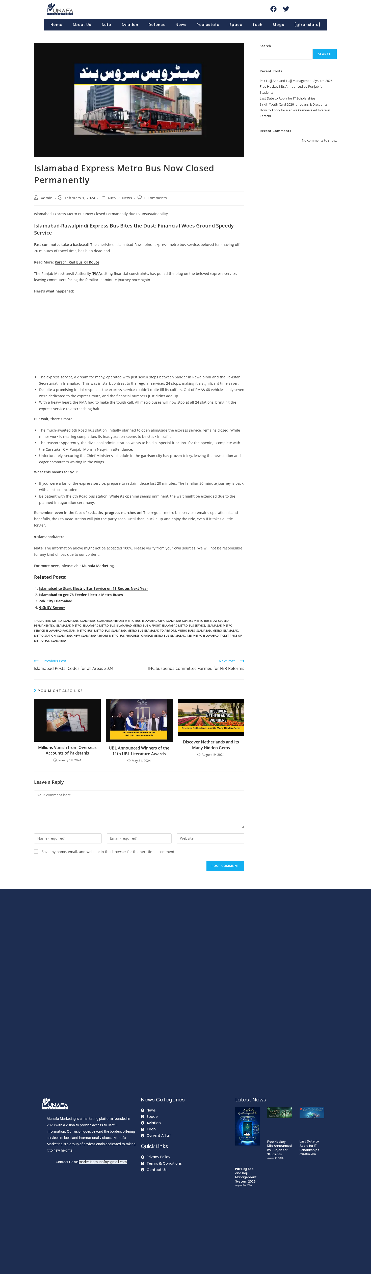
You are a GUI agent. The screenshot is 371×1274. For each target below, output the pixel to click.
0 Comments (155, 197)
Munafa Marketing (98, 565)
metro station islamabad (53, 635)
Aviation (129, 24)
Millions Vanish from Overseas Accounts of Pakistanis (67, 750)
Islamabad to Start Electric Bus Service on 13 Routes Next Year (93, 588)
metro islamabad (225, 630)
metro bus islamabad (110, 630)
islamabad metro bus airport (138, 625)
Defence (157, 24)
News (181, 24)
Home (56, 24)
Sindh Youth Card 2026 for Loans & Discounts (293, 104)
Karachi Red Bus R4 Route (77, 262)
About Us (81, 24)
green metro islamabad (60, 621)
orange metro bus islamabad (163, 635)
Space (235, 24)
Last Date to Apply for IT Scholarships (287, 98)
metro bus (85, 630)
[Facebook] (273, 9)
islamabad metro (69, 625)
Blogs (278, 24)
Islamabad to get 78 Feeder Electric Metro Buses (81, 594)
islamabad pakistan (60, 630)
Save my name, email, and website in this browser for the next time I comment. (108, 851)
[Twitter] (286, 9)
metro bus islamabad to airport (151, 630)
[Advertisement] (139, 335)
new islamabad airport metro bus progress (106, 635)
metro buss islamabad (194, 630)
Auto (106, 24)
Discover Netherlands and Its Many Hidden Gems (211, 744)
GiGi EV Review (52, 607)
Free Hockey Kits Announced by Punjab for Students (279, 1147)
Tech (257, 24)
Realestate (208, 24)
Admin (47, 197)
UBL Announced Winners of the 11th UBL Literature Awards (139, 750)
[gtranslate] (307, 24)
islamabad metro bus (99, 625)
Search (265, 46)
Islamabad (87, 621)
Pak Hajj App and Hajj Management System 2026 (296, 80)
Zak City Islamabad (55, 601)
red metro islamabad (203, 635)
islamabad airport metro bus (118, 621)
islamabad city (153, 621)
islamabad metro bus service (183, 625)
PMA (97, 273)
